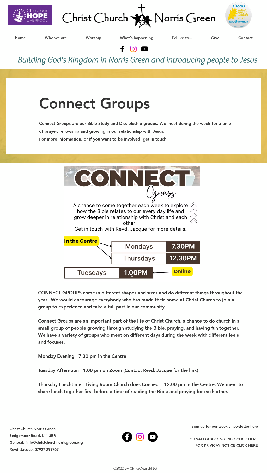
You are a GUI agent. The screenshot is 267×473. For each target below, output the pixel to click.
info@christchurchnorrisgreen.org (54, 442)
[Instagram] (133, 49)
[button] (93, 37)
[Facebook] (122, 49)
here (254, 426)
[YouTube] (144, 49)
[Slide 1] (132, 275)
